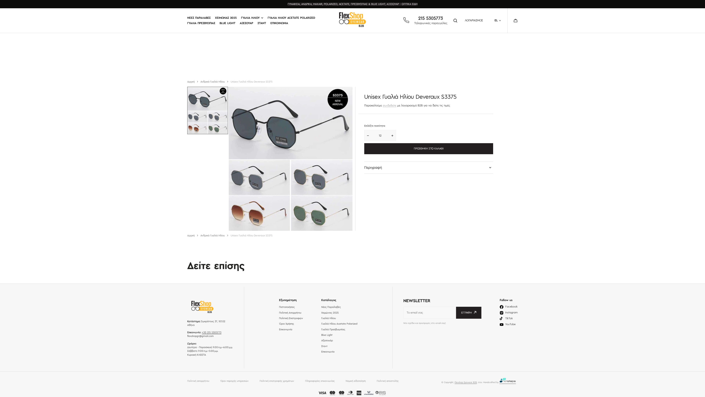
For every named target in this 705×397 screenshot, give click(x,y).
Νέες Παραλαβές (199, 17)
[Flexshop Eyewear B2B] (352, 20)
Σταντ (262, 23)
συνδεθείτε (389, 105)
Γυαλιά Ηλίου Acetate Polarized (291, 17)
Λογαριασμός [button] (474, 20)
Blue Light (227, 23)
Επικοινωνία (279, 23)
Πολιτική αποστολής (388, 381)
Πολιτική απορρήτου (198, 381)
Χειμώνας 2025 (226, 17)
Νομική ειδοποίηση (356, 381)
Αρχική (191, 81)
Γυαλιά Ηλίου (250, 17)
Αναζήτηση (456, 20)
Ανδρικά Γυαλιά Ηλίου (212, 81)
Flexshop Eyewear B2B (466, 382)
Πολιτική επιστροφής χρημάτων (277, 381)
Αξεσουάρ (246, 23)
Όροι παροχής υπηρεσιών (234, 381)
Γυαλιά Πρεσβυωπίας (201, 23)
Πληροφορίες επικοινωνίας (320, 381)
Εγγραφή (466, 312)
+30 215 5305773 (211, 332)
